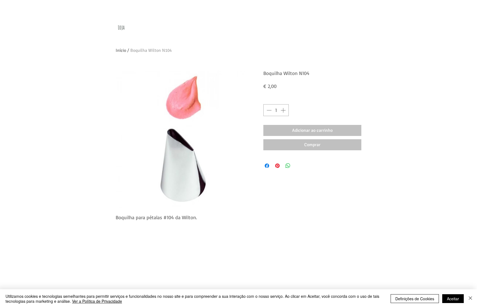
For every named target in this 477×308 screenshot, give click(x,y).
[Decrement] (268, 110)
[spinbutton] (276, 110)
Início (121, 50)
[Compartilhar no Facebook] (267, 165)
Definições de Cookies (414, 298)
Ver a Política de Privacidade (97, 301)
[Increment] (283, 110)
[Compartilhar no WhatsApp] (288, 165)
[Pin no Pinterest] (277, 165)
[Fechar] (470, 299)
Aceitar (453, 298)
